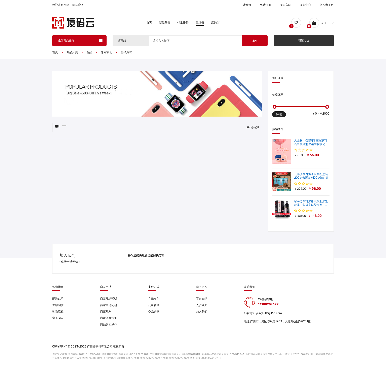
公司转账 (153, 305)
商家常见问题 (108, 305)
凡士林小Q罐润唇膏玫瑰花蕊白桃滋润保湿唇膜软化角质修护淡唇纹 (311, 144)
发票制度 (58, 305)
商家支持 (105, 287)
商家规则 (105, 311)
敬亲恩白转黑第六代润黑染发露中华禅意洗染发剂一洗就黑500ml (311, 205)
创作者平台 (327, 5)
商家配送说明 (108, 298)
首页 (149, 22)
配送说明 (58, 298)
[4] (57, 126)
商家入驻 (285, 5)
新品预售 (164, 22)
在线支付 (153, 298)
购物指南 (58, 287)
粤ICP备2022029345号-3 (206, 358)
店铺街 (215, 22)
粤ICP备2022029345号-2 (177, 358)
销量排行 (183, 22)
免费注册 (265, 5)
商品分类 (72, 52)
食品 (89, 52)
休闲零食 (106, 52)
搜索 (254, 40)
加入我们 (201, 311)
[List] (64, 127)
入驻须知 (201, 305)
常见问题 (58, 318)
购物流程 (58, 311)
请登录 (247, 5)
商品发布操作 (108, 324)
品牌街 (200, 22)
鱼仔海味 (126, 52)
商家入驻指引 (108, 318)
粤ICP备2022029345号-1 (148, 358)
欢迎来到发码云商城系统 (67, 5)
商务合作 (201, 287)
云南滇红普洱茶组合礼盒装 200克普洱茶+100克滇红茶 (311, 175)
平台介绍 (201, 298)
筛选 (279, 114)
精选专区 (303, 40)
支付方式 (153, 287)
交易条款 (153, 311)
